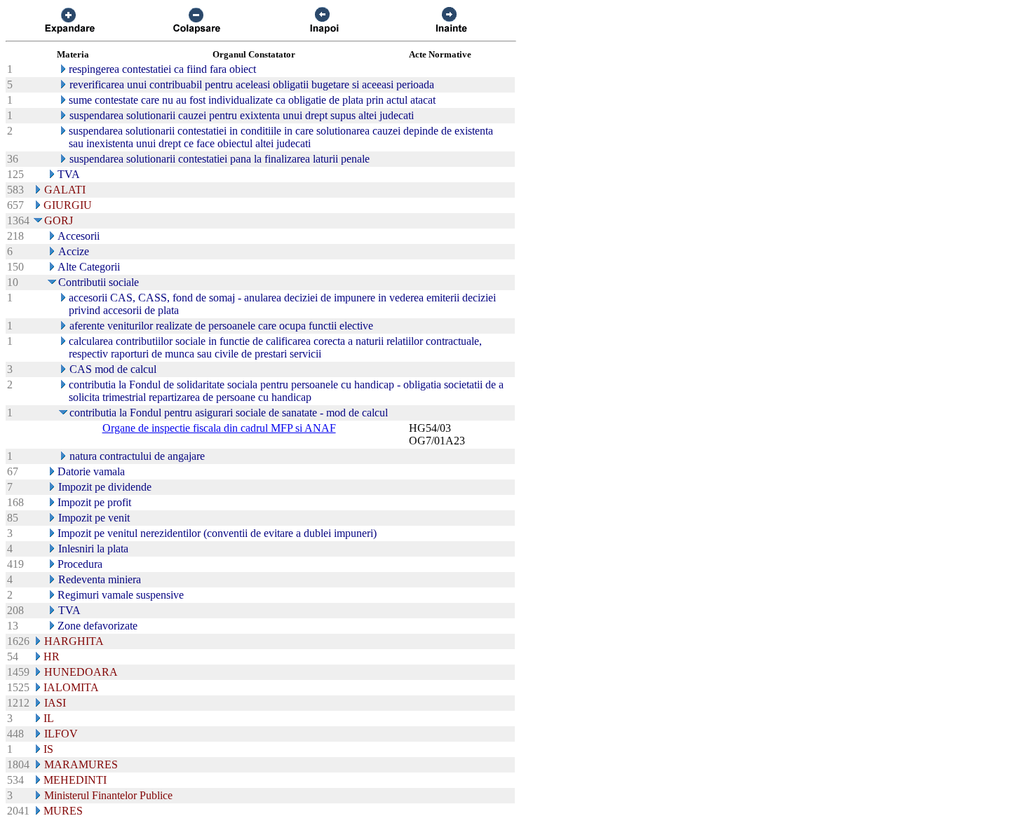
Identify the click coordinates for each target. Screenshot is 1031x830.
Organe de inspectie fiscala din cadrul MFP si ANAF (219, 428)
